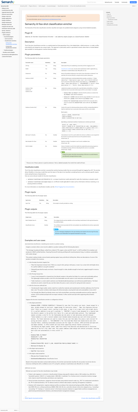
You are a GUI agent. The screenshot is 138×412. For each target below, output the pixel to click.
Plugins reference (6, 32)
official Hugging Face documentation (64, 187)
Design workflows (6, 20)
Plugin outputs (110, 23)
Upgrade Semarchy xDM (8, 12)
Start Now (133, 2)
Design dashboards (7, 22)
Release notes (5, 8)
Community (124, 2)
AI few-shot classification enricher (78, 6)
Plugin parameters (111, 17)
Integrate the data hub (7, 26)
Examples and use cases (112, 25)
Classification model (65, 68)
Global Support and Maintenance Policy (51, 19)
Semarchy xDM (4, 6)
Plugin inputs (110, 21)
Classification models (112, 19)
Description (109, 16)
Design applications (7, 18)
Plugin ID (109, 14)
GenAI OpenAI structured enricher (34, 398)
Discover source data (7, 14)
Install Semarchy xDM (7, 10)
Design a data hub (6, 16)
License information (7, 56)
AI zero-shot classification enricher (90, 398)
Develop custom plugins (9, 52)
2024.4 (133, 6)
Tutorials (117, 2)
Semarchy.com (108, 2)
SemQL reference (6, 30)
